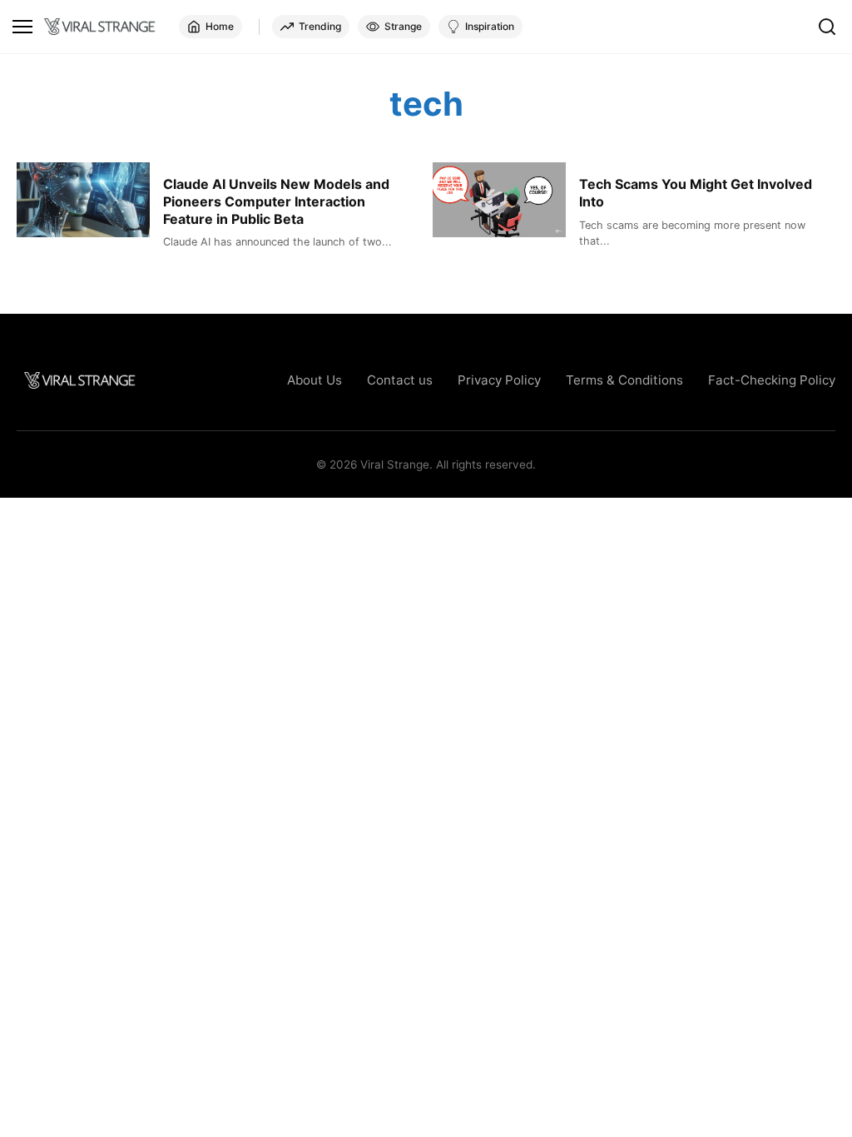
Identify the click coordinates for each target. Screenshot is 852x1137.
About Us (314, 380)
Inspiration (489, 26)
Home (220, 26)
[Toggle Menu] (22, 26)
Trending (320, 26)
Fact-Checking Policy (771, 380)
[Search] (827, 26)
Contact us (400, 380)
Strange (403, 26)
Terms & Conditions (624, 380)
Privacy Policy (499, 380)
